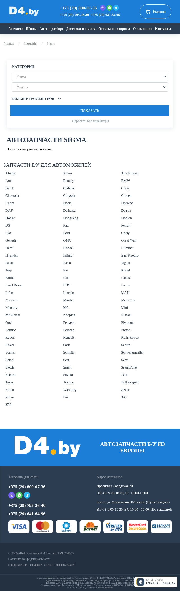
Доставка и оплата (81, 29)
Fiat (8, 233)
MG (66, 307)
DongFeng (70, 218)
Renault (68, 337)
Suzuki (68, 375)
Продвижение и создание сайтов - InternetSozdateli (42, 564)
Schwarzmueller (132, 352)
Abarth (10, 173)
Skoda (9, 367)
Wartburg (69, 390)
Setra (124, 360)
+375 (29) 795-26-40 (74, 15)
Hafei (9, 248)
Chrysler (69, 195)
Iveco (67, 263)
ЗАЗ (124, 397)
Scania (10, 352)
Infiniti (67, 255)
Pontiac (10, 330)
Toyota (68, 382)
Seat (66, 360)
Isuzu (9, 263)
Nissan (126, 315)
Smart (67, 367)
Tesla (9, 382)
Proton (125, 330)
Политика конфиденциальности (29, 559)
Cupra (9, 203)
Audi (9, 181)
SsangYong (129, 367)
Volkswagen (129, 382)
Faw (66, 225)
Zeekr (125, 390)
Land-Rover (13, 285)
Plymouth (128, 322)
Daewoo (127, 203)
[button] (90, 76)
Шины (31, 29)
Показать (89, 110)
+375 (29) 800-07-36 (78, 7)
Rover (9, 345)
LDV (67, 285)
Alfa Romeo (129, 173)
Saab (66, 345)
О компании (142, 29)
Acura (67, 173)
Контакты (163, 29)
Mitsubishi (30, 43)
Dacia (67, 203)
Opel (8, 322)
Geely (125, 233)
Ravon (10, 337)
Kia (65, 270)
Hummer (127, 248)
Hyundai (11, 255)
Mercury (11, 307)
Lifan (9, 293)
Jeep (8, 270)
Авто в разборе (51, 29)
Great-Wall (128, 240)
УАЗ (8, 405)
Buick (9, 188)
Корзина (159, 11)
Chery (125, 188)
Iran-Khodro (130, 255)
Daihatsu (69, 210)
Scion (9, 360)
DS (7, 225)
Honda (68, 248)
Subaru (10, 375)
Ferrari (125, 225)
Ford (66, 233)
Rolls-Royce (130, 337)
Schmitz (68, 352)
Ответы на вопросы (114, 29)
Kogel (125, 270)
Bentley (68, 181)
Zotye (9, 397)
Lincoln (68, 293)
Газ (65, 397)
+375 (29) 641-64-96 (105, 15)
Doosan (126, 218)
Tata (124, 375)
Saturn (125, 345)
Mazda (68, 300)
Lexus (125, 285)
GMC (67, 240)
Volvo (9, 390)
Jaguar (125, 263)
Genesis (10, 240)
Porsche (68, 330)
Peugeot (68, 322)
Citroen (126, 195)
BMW (125, 181)
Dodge (10, 218)
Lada (66, 278)
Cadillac (69, 188)
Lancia (126, 278)
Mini (124, 307)
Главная (8, 43)
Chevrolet (12, 195)
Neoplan (69, 315)
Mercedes (128, 300)
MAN (125, 293)
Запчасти (16, 29)
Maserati (11, 300)
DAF (9, 210)
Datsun (126, 210)
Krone (9, 278)
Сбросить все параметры (90, 121)
